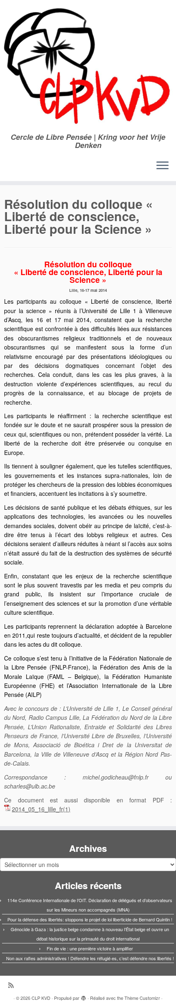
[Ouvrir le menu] (162, 166)
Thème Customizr (142, 998)
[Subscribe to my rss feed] (13, 985)
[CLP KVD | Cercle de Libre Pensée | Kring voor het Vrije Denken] (88, 66)
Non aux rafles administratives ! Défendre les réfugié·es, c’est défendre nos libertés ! (90, 958)
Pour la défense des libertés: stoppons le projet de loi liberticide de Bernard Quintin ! (89, 919)
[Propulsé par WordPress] (83, 996)
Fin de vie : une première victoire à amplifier (90, 948)
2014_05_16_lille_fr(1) (41, 809)
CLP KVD (41, 998)
